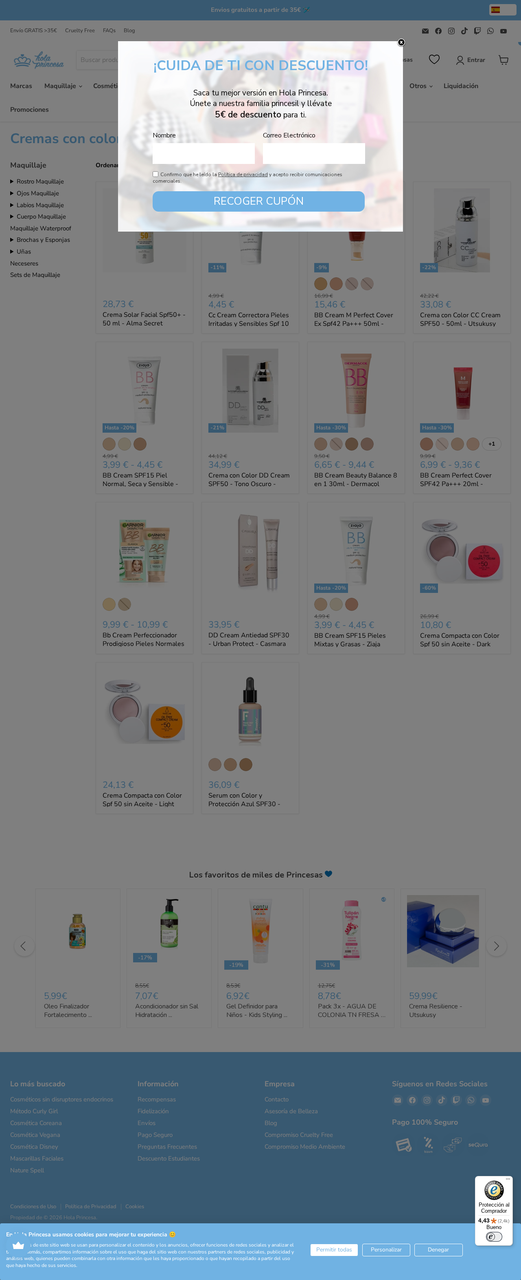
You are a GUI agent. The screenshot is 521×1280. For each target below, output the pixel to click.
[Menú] (508, 1181)
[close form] (401, 43)
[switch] (494, 1237)
